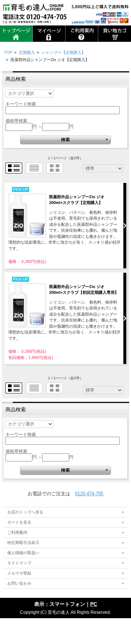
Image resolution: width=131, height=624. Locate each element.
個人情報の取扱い (23, 553)
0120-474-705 (89, 493)
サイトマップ (19, 563)
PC (93, 604)
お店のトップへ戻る (25, 512)
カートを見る (19, 522)
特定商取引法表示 (23, 542)
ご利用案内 (17, 532)
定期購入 (27, 52)
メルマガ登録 (19, 573)
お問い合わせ (19, 583)
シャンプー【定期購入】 (63, 52)
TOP (8, 52)
